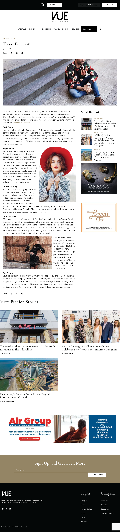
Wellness (84, 522)
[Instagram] (42, 5)
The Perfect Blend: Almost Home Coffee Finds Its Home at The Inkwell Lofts (105, 125)
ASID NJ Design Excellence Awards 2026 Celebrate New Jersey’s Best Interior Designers (104, 140)
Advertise (104, 505)
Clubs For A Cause (107, 513)
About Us (104, 501)
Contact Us (105, 509)
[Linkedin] (9, 508)
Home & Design (86, 509)
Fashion (6, 38)
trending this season (21, 123)
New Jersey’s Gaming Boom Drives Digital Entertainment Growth (105, 156)
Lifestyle (13, 38)
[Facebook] (2, 508)
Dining (83, 517)
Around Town (98, 118)
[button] (11, 53)
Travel (83, 513)
